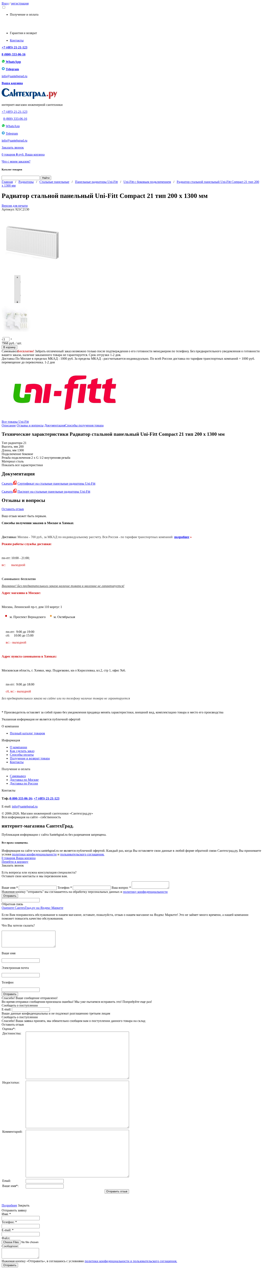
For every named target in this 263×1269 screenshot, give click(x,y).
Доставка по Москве (24, 779)
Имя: (6, 1214)
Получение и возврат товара (30, 758)
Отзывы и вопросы (30, 425)
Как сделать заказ (22, 751)
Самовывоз (18, 776)
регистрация (20, 3)
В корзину (9, 347)
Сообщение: (10, 1246)
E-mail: (6, 1009)
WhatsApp (13, 62)
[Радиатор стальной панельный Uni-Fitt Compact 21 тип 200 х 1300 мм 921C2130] (32, 272)
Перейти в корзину (15, 861)
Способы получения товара (84, 425)
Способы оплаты (22, 754)
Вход (5, 3)
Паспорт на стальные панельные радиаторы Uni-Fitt (53, 491)
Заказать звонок (13, 147)
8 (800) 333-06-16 (13, 54)
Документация (54, 425)
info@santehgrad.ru (14, 76)
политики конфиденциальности (34, 854)
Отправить (9, 1265)
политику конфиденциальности (145, 891)
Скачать (7, 483)
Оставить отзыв (13, 509)
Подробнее (9, 1205)
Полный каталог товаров (27, 733)
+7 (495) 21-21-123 (14, 47)
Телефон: (9, 1222)
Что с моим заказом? (16, 161)
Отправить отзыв (116, 1191)
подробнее (181, 537)
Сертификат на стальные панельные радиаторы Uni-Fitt (56, 483)
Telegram (12, 69)
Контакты (17, 40)
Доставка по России (24, 783)
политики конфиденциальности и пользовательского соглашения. (131, 1261)
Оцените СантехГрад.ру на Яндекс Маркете (32, 908)
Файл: (6, 1238)
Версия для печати (15, 205)
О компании (18, 747)
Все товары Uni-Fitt (15, 421)
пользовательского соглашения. (82, 854)
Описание (9, 425)
